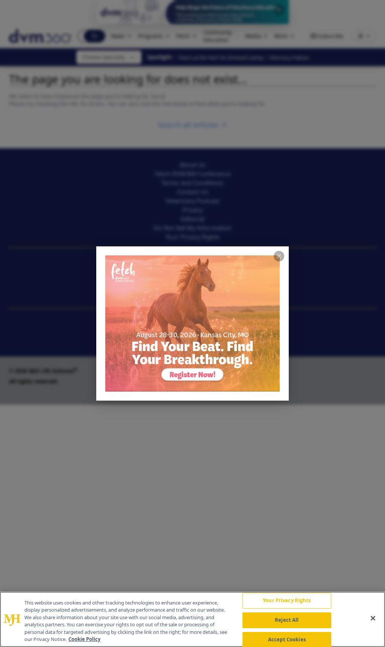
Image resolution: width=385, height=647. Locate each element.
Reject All (287, 620)
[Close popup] (279, 256)
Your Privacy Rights (287, 600)
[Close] (373, 618)
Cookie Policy (84, 639)
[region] (192, 619)
